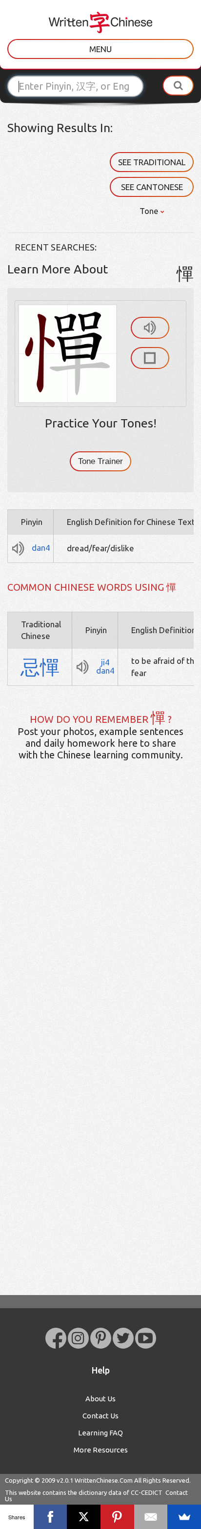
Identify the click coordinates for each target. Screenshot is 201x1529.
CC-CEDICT (146, 1492)
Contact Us (100, 1416)
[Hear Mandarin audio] (150, 328)
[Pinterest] (117, 1517)
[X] (83, 1517)
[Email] (151, 1517)
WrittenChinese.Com (104, 1480)
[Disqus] (100, 922)
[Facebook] (50, 1517)
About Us (100, 1398)
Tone (150, 210)
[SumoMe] (184, 1517)
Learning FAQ (100, 1433)
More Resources (101, 1450)
